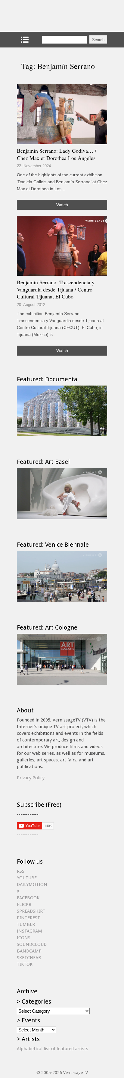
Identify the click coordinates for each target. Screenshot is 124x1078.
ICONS (23, 937)
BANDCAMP (29, 951)
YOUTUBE (27, 878)
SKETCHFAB (29, 957)
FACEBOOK (28, 898)
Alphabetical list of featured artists (52, 1048)
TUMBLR (26, 924)
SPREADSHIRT (31, 911)
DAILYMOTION (32, 884)
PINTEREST (28, 917)
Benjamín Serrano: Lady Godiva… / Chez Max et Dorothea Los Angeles (56, 154)
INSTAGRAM (29, 931)
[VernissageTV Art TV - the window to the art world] (47, 16)
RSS (20, 871)
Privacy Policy (31, 777)
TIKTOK (25, 964)
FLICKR (24, 904)
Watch (62, 204)
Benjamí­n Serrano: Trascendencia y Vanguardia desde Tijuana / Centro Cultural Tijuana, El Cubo (56, 289)
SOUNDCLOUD (32, 944)
